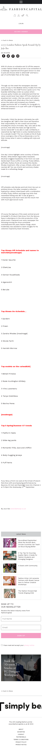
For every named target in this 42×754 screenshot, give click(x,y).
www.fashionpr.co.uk (18, 509)
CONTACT (21, 734)
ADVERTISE (21, 732)
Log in (21, 23)
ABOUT (21, 729)
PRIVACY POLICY (21, 742)
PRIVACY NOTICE (21, 744)
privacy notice (29, 645)
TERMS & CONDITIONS (21, 739)
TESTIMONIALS (21, 737)
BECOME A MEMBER (21, 31)
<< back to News (7, 40)
